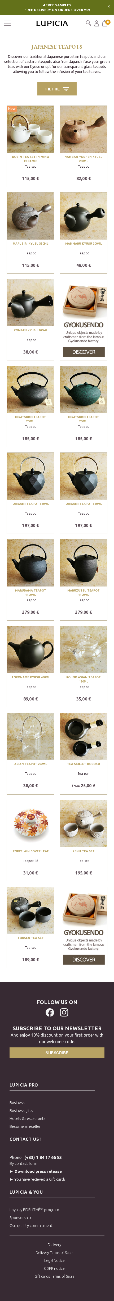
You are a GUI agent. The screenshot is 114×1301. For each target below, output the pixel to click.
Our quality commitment (31, 1225)
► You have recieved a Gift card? (37, 1179)
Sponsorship (20, 1217)
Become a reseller (25, 1126)
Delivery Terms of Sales (54, 1252)
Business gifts (21, 1110)
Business (17, 1102)
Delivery (54, 1245)
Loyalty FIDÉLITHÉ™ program (34, 1209)
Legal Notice (54, 1260)
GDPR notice (54, 1268)
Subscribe (57, 1052)
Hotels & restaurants (28, 1118)
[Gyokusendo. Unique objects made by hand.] (83, 319)
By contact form (23, 1163)
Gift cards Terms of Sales (54, 1276)
